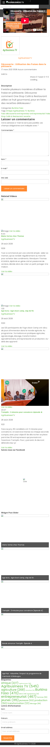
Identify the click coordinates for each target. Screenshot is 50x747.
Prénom (4, 718)
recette (26, 116)
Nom (3, 159)
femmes (42, 697)
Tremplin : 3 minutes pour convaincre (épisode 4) (21, 412)
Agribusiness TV (20, 111)
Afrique (9, 111)
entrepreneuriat (37, 113)
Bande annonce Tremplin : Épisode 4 (17, 643)
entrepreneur (23, 113)
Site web (4, 178)
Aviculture (30, 690)
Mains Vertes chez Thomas (12, 236)
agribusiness (25, 683)
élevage (35, 703)
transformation (18, 703)
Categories (6, 108)
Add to (4, 74)
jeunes (10, 700)
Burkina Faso (17, 108)
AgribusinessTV (25, 58)
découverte (11, 113)
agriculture (13, 690)
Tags (3, 111)
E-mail (4, 168)
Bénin (23, 694)
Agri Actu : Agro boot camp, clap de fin (17, 311)
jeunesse (26, 700)
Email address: (7, 727)
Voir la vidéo (6, 271)
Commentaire (7, 130)
